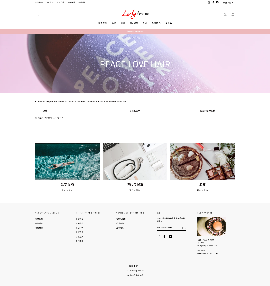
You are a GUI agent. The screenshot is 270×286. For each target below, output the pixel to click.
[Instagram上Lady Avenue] (158, 236)
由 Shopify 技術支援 (135, 275)
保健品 (168, 23)
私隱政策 (120, 223)
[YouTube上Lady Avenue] (170, 236)
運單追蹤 (79, 223)
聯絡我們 (82, 2)
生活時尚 (156, 23)
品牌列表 (39, 223)
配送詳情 (71, 2)
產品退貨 (120, 227)
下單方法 (50, 2)
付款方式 (60, 2)
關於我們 (39, 2)
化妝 (145, 23)
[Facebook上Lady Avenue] (164, 236)
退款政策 (79, 232)
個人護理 (134, 23)
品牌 (114, 23)
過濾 (44, 110)
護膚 (123, 23)
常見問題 (79, 241)
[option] (135, 31)
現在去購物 (67, 190)
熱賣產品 (102, 23)
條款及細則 (121, 218)
